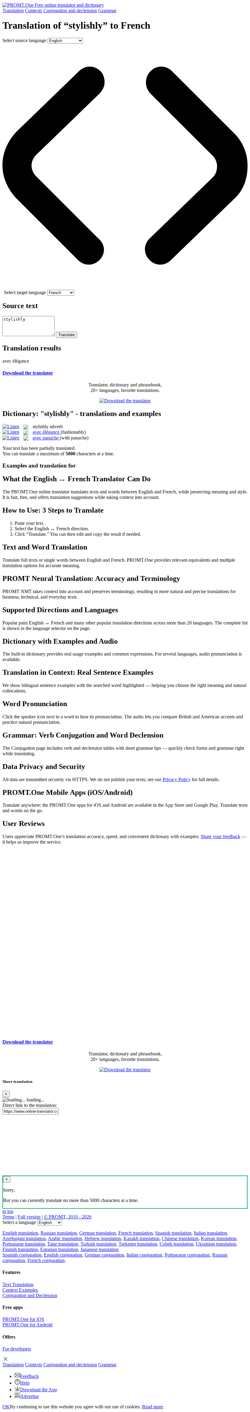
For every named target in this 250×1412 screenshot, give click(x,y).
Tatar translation (62, 1244)
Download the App (38, 1389)
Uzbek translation (176, 1244)
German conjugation (104, 1254)
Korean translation (218, 1238)
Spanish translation (173, 1233)
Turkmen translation (138, 1244)
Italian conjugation (144, 1254)
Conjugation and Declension (29, 1295)
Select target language (25, 292)
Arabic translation (65, 1238)
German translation (97, 1233)
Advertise (29, 1396)
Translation (13, 10)
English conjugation (63, 1254)
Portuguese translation (23, 1244)
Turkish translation (98, 1244)
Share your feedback (220, 836)
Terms (8, 1216)
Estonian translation (59, 1249)
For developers (16, 1348)
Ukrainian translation (216, 1244)
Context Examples (20, 1290)
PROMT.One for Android (27, 1324)
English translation (20, 1233)
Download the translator (27, 372)
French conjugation (46, 1260)
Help (25, 1382)
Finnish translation (20, 1249)
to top (7, 1211)
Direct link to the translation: (29, 1105)
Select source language (24, 40)
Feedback (29, 1376)
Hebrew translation (102, 1238)
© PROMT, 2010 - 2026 (67, 1216)
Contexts (33, 10)
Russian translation (59, 1233)
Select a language (19, 1222)
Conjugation (70, 10)
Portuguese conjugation (187, 1254)
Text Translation (18, 1284)
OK (6, 1406)
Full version (29, 1216)
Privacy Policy (176, 779)
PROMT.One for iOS (23, 1319)
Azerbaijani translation (24, 1238)
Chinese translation (180, 1238)
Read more (152, 1406)
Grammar (107, 10)
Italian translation (210, 1233)
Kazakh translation (141, 1238)
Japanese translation (99, 1249)
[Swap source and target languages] (125, 287)
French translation (135, 1233)
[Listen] (10, 426)
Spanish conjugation (21, 1254)
